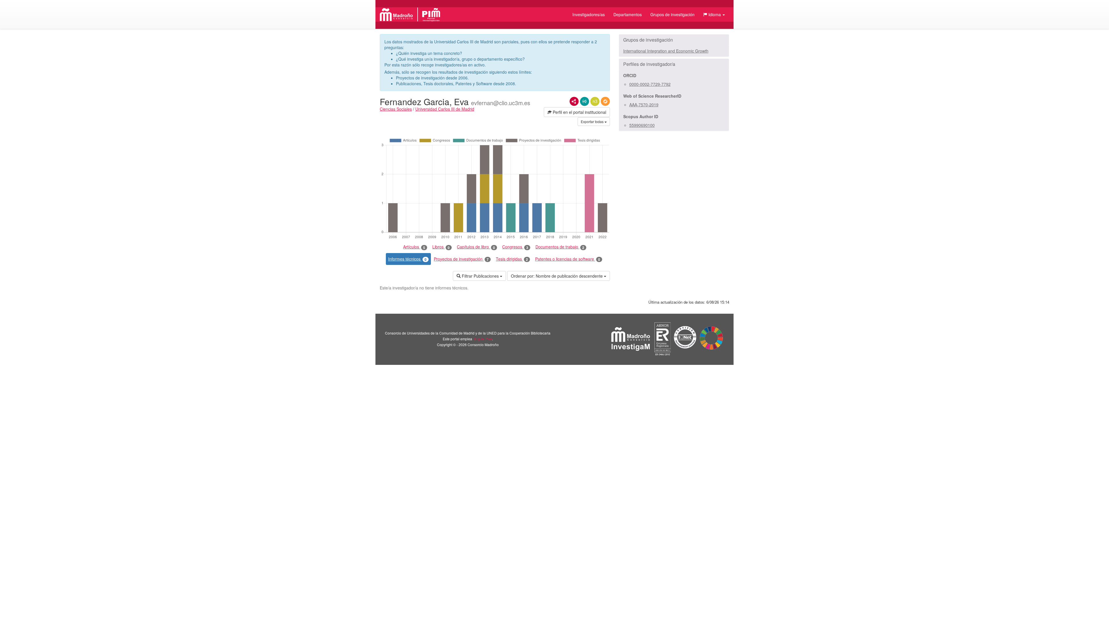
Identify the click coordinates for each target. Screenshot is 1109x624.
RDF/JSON (605, 101)
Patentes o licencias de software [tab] (567, 259)
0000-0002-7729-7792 (650, 84)
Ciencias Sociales (396, 109)
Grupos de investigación (672, 14)
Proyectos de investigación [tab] (461, 259)
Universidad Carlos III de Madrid (444, 109)
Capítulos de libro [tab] (476, 247)
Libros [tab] (441, 247)
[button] (714, 14)
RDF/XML (574, 101)
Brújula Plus (482, 338)
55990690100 (642, 125)
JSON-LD (584, 101)
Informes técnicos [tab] (407, 259)
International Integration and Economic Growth (665, 51)
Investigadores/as (588, 14)
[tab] (674, 39)
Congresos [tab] (515, 247)
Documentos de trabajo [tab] (559, 247)
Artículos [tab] (414, 247)
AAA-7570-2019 (643, 104)
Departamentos (627, 14)
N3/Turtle (595, 101)
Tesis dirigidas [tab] (512, 259)
